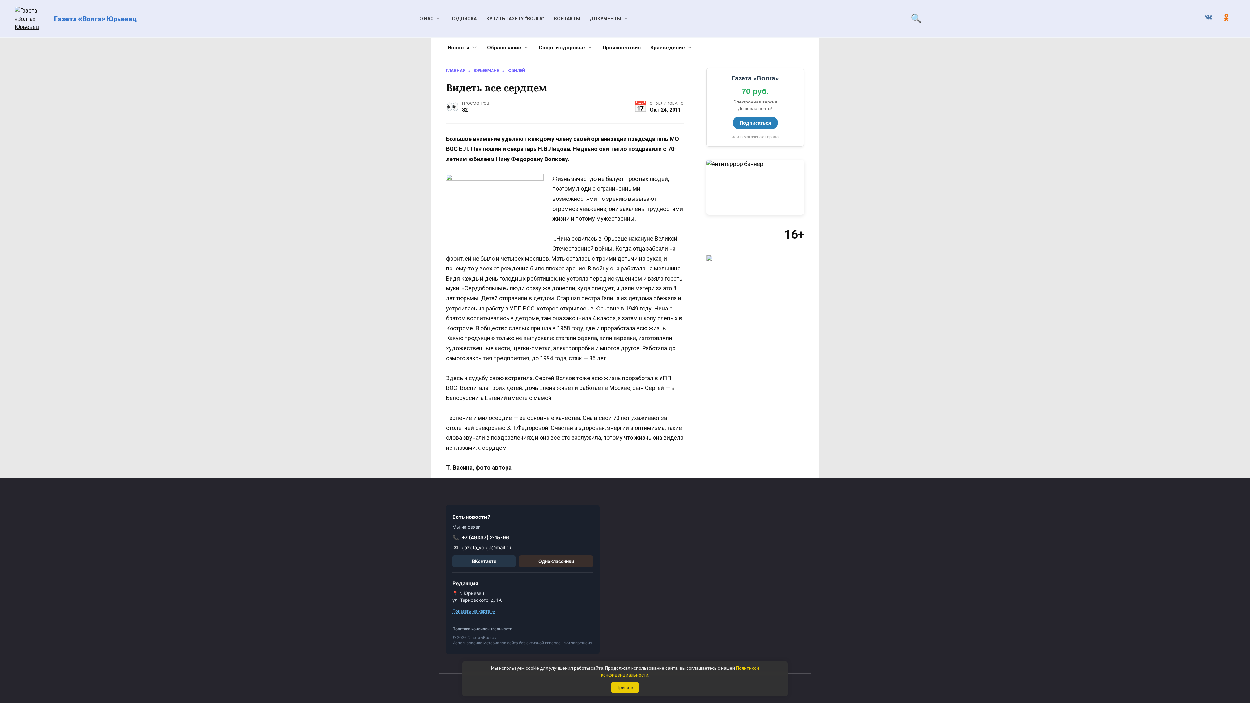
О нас (426, 18)
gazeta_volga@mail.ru (483, 547)
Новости (458, 48)
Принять (625, 687)
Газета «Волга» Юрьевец (95, 19)
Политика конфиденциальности (482, 629)
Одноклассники (556, 561)
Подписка (463, 18)
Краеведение (667, 48)
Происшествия (622, 48)
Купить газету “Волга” (515, 18)
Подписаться (755, 123)
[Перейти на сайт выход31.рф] (755, 187)
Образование (504, 48)
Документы (605, 18)
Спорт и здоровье (562, 48)
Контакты (567, 18)
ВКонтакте (484, 561)
